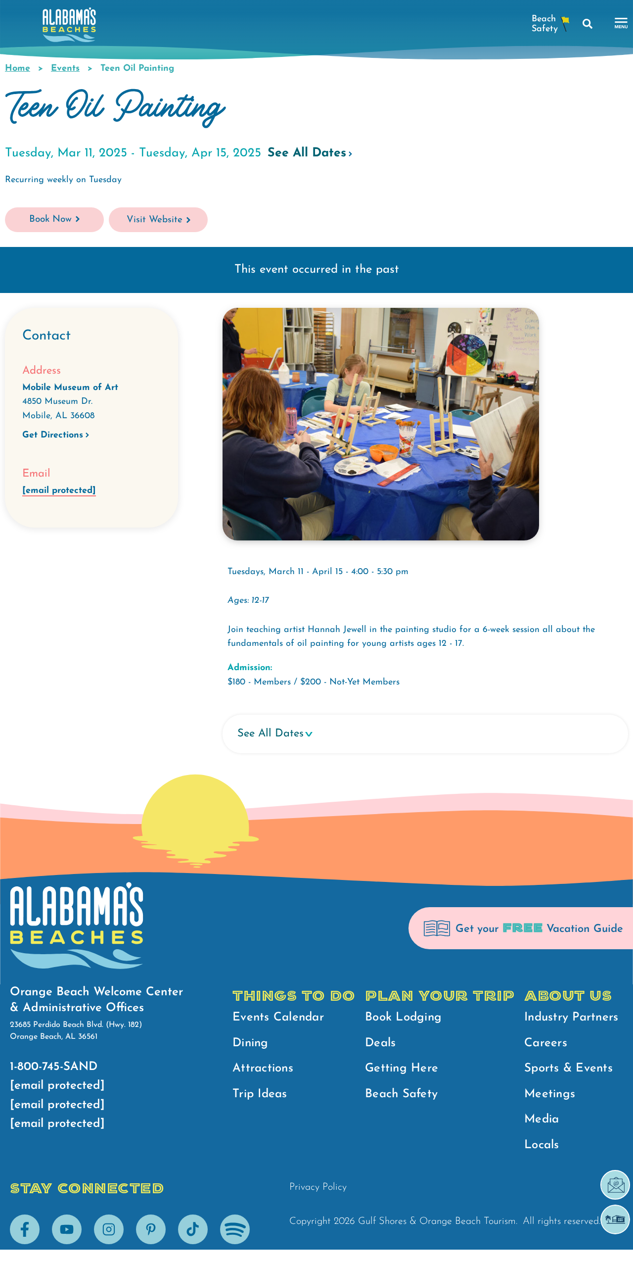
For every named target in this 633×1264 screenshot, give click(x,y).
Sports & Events (568, 1068)
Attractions (262, 1068)
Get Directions (52, 435)
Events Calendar (278, 1017)
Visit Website (154, 220)
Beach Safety (401, 1094)
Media (541, 1119)
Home (17, 68)
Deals (380, 1043)
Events (65, 68)
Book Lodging (403, 1017)
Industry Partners (571, 1017)
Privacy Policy (318, 1187)
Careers (545, 1043)
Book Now (50, 219)
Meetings (549, 1094)
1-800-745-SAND (53, 1067)
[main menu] (621, 23)
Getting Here (401, 1068)
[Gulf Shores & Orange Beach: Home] (69, 27)
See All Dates (307, 153)
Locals (541, 1145)
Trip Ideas (259, 1094)
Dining (250, 1043)
